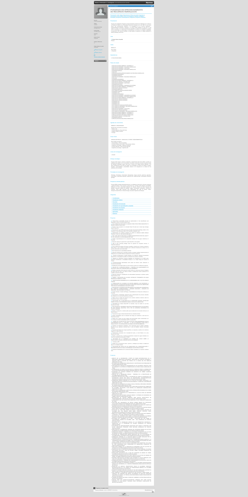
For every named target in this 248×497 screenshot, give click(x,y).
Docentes (115, 202)
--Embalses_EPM (115, 341)
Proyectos (138, 17)
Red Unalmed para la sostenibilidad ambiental (121, 250)
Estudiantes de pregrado (119, 207)
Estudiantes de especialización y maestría (123, 205)
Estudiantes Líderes (117, 200)
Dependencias (127, 15)
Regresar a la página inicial (102, 488)
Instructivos (115, 490)
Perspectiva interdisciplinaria (122, 17)
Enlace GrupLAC (99, 49)
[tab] (131, 198)
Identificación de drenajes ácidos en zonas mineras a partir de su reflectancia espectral (130, 265)
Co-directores (116, 198)
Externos (115, 213)
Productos (143, 17)
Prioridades (112, 17)
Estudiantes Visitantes (118, 209)
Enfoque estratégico (139, 16)
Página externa (99, 52)
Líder (118, 15)
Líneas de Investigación (128, 16)
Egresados (115, 211)
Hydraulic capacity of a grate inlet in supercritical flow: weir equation (126, 241)
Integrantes (132, 17)
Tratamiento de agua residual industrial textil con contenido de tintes (126, 313)
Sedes (121, 15)
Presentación (113, 15)
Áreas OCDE (120, 16)
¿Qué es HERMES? (108, 490)
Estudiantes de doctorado (119, 203)
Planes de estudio (135, 15)
